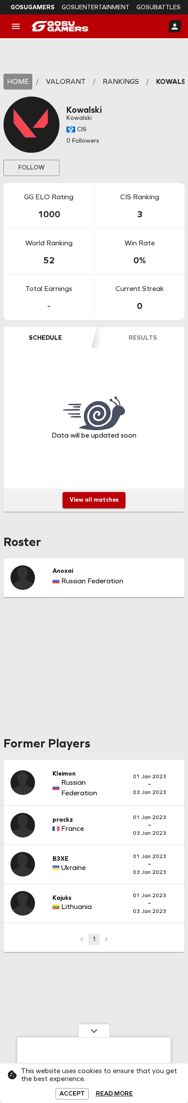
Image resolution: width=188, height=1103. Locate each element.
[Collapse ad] (94, 1030)
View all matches (94, 499)
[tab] (45, 337)
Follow (31, 167)
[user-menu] (175, 26)
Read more (114, 1093)
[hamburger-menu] (15, 26)
